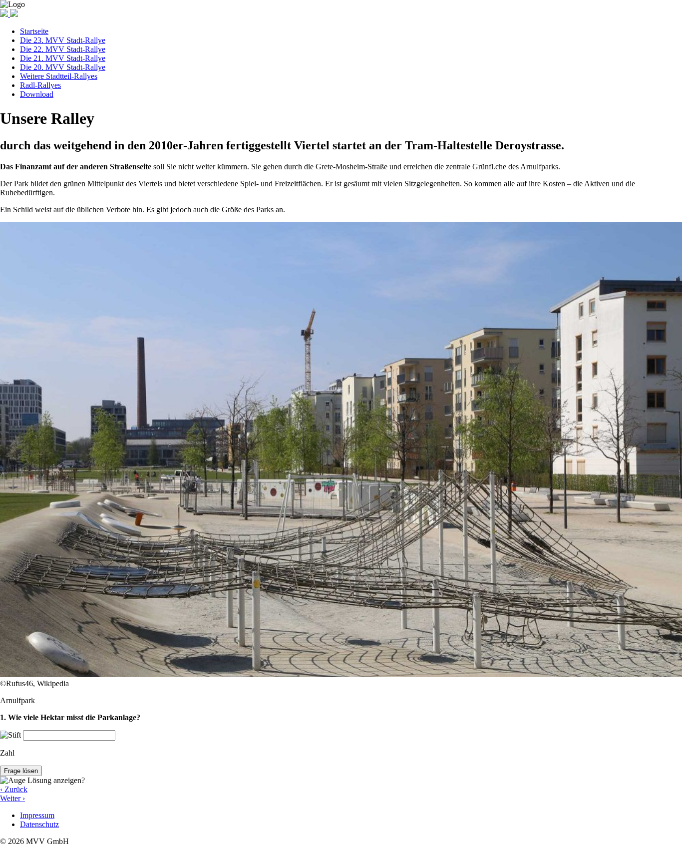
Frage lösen (21, 771)
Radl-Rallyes (40, 85)
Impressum (37, 815)
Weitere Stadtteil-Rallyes (58, 76)
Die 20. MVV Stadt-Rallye (62, 67)
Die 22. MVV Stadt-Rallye (62, 49)
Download (36, 94)
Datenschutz (39, 824)
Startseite (34, 31)
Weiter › (12, 798)
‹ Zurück (13, 789)
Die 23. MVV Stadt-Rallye (62, 40)
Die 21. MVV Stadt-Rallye (62, 58)
